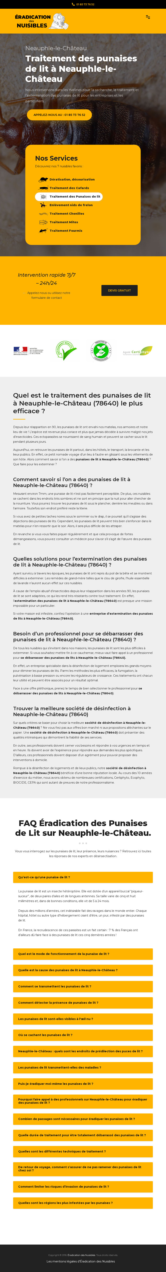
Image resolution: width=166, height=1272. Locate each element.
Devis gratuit (119, 290)
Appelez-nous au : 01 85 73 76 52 (59, 115)
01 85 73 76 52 (85, 4)
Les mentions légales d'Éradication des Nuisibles (81, 1261)
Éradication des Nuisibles (81, 1255)
